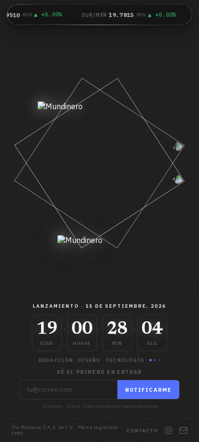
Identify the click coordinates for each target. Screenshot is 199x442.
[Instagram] (168, 430)
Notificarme (148, 389)
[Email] (183, 430)
